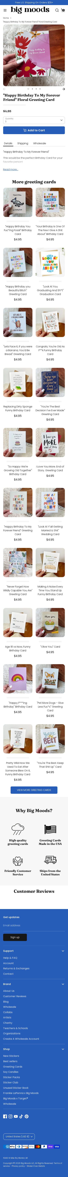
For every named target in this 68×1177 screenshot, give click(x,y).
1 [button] (28, 89)
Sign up (15, 937)
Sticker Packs (11, 1077)
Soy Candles (10, 1072)
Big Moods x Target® (15, 1098)
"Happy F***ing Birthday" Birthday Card (18, 704)
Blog (6, 1001)
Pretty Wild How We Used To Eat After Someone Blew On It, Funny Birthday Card (17, 768)
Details (8, 143)
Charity (7, 1023)
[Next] (63, 89)
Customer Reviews (14, 996)
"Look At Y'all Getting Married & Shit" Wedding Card (50, 530)
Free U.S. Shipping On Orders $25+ (34, 2)
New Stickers (11, 1056)
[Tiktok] (21, 1116)
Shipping (22, 143)
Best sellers (10, 1061)
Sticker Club (10, 1082)
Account (8, 963)
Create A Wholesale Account (21, 1039)
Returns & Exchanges (16, 968)
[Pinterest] (26, 1116)
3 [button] (36, 88)
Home (6, 18)
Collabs (7, 1012)
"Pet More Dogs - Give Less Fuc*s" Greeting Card (50, 706)
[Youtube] (16, 1116)
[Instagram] (10, 1116)
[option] (34, 2)
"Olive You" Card (50, 647)
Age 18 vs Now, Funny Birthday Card (18, 648)
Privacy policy (18, 1166)
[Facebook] (5, 1116)
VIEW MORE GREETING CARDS (34, 790)
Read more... (10, 169)
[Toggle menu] (4, 10)
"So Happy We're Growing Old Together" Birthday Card (18, 470)
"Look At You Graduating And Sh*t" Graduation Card (50, 290)
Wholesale (39, 143)
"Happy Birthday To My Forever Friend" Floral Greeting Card (30, 21)
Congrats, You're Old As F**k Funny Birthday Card (50, 350)
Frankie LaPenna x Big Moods (21, 1093)
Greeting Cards (12, 1066)
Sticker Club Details (36, 1166)
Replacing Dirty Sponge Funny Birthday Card (17, 408)
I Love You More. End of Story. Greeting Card (50, 468)
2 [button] (32, 88)
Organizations (11, 1033)
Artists (7, 1017)
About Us (8, 991)
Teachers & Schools (15, 1028)
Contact (8, 974)
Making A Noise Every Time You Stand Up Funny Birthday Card (50, 590)
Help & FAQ (10, 958)
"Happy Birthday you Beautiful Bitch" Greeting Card (17, 290)
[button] (63, 10)
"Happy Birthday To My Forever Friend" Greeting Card (17, 530)
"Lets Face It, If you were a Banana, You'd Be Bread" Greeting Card (17, 350)
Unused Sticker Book (15, 1088)
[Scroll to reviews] (34, 105)
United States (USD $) (17, 1136)
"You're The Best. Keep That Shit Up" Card (50, 765)
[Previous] (4, 89)
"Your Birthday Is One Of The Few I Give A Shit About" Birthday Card (50, 230)
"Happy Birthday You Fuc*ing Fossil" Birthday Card (18, 230)
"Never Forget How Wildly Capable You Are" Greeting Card (17, 590)
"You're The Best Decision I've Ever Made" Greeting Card (50, 410)
